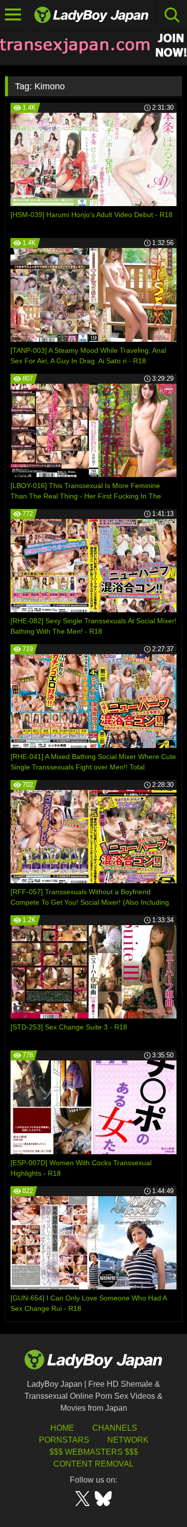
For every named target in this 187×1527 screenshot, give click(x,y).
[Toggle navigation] (13, 15)
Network (128, 1440)
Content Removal (93, 1464)
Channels (114, 1428)
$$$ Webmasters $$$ (93, 1452)
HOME (62, 1428)
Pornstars (64, 1440)
